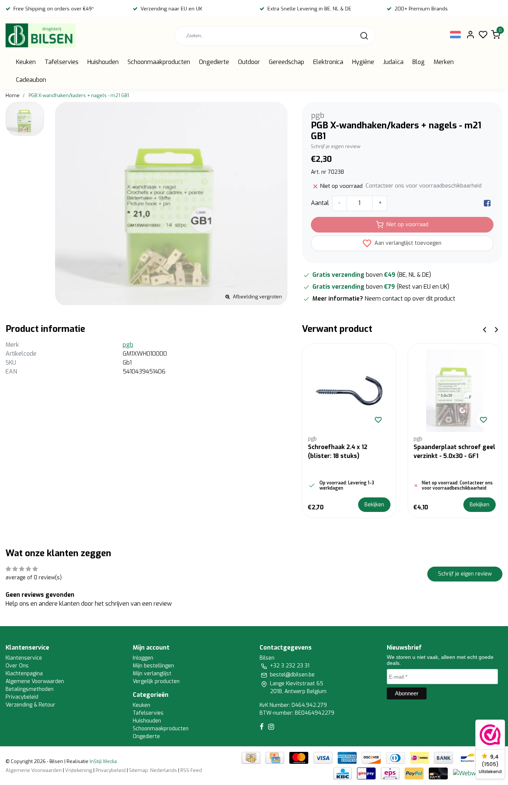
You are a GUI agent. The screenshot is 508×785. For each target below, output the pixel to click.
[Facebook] (487, 203)
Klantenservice (24, 657)
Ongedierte (214, 62)
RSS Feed (191, 770)
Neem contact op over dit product (409, 298)
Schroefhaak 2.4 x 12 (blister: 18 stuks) (337, 451)
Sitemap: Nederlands (153, 770)
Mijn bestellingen (153, 665)
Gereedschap (286, 62)
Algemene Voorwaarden (35, 681)
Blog (418, 62)
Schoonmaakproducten (159, 62)
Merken (444, 62)
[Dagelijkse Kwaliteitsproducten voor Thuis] (40, 35)
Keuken (26, 62)
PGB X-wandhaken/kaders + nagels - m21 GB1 (79, 95)
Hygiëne (363, 62)
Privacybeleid (22, 697)
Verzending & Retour (30, 704)
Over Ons (17, 665)
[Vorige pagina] (484, 329)
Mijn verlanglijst (152, 673)
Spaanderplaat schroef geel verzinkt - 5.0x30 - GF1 (454, 451)
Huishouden (103, 62)
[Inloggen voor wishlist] (378, 419)
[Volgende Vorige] (496, 329)
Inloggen (143, 657)
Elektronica (328, 62)
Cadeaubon (31, 80)
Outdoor (249, 62)
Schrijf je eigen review (335, 146)
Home (13, 95)
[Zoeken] (364, 36)
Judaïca (393, 62)
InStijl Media (103, 761)
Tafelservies (61, 62)
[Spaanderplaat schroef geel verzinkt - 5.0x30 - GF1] (455, 390)
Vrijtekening (78, 770)
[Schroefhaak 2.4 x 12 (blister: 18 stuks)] (349, 390)
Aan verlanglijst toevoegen (407, 243)
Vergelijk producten (156, 681)
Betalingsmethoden (30, 689)
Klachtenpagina (24, 673)
